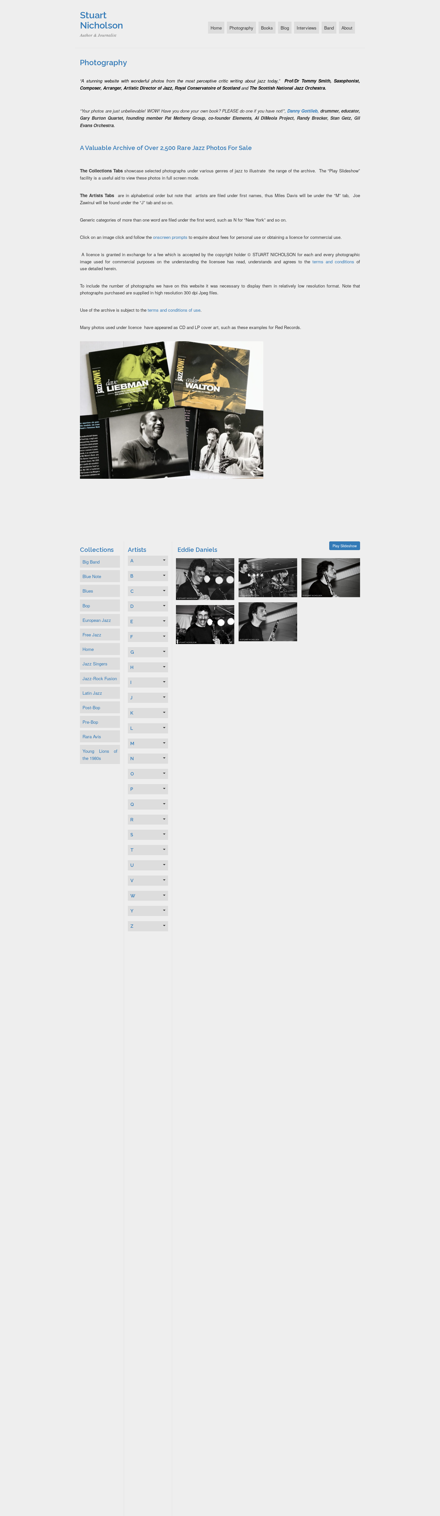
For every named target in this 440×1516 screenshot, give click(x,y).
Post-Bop (91, 707)
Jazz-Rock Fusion (99, 678)
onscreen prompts (170, 237)
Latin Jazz (92, 693)
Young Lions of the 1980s (99, 754)
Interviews (307, 27)
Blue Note (91, 576)
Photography (241, 27)
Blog (285, 27)
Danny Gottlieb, (303, 111)
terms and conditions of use (174, 310)
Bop (86, 605)
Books (267, 27)
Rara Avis (91, 736)
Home (216, 27)
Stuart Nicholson (101, 20)
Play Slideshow (345, 545)
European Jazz (96, 620)
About (346, 27)
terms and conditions (333, 261)
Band (329, 27)
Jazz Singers (94, 663)
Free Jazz (91, 634)
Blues (87, 591)
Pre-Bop (90, 722)
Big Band (91, 561)
